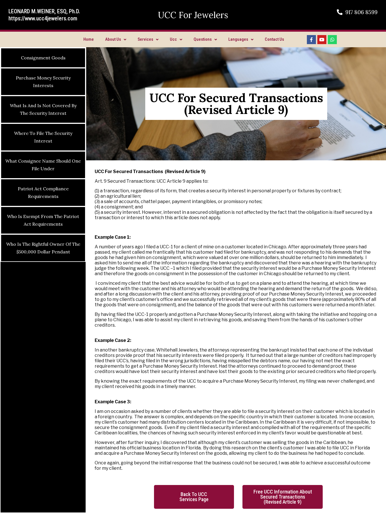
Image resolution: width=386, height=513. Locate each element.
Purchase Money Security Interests (43, 81)
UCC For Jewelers (193, 15)
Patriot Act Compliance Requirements (43, 192)
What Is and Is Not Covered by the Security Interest (43, 109)
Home (88, 39)
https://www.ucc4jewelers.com (42, 18)
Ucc (173, 39)
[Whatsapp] (332, 39)
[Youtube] (321, 39)
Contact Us (274, 39)
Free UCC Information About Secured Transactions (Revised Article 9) (282, 497)
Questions (203, 39)
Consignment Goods (43, 58)
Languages (238, 39)
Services (145, 39)
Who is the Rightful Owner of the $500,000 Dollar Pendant (43, 248)
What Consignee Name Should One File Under (43, 164)
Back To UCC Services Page (194, 496)
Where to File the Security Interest (43, 137)
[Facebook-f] (311, 39)
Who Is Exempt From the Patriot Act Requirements (43, 220)
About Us (113, 39)
